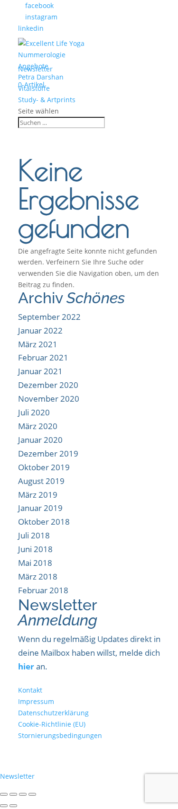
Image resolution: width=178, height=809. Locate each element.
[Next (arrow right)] (13, 805)
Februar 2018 (43, 590)
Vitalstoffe (34, 88)
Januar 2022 (40, 330)
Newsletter (32, 776)
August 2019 (41, 480)
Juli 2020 (34, 412)
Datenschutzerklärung (53, 712)
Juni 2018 (35, 549)
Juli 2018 (34, 535)
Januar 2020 (40, 439)
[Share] (13, 794)
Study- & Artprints (46, 99)
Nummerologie (42, 54)
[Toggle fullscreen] (23, 794)
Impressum (36, 701)
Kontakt (30, 690)
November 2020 (48, 398)
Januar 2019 (40, 507)
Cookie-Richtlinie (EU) (51, 724)
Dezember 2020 (48, 384)
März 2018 (37, 576)
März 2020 (37, 426)
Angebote (33, 66)
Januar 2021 (40, 371)
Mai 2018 (35, 562)
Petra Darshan (41, 76)
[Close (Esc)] (4, 794)
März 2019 (37, 494)
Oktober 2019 (44, 467)
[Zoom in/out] (32, 794)
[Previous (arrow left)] (4, 805)
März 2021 (37, 344)
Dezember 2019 (48, 453)
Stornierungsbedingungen (60, 735)
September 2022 (49, 316)
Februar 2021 (43, 357)
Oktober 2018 (44, 521)
